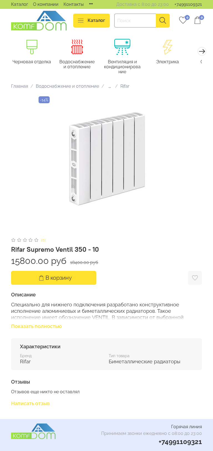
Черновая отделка (31, 61)
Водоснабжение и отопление (77, 64)
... (109, 86)
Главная (19, 86)
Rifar (125, 86)
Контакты (74, 4)
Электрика (167, 61)
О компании (46, 4)
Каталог (19, 4)
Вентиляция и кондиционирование (122, 66)
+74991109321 (188, 4)
